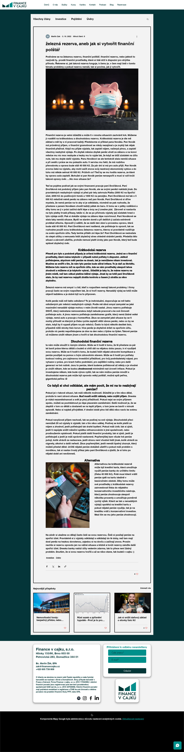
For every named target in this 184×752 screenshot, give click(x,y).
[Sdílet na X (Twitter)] (53, 566)
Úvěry (90, 19)
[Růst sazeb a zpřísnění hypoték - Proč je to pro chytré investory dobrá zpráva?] (92, 603)
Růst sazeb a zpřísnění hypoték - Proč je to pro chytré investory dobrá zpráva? (89, 619)
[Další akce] (136, 36)
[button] (147, 19)
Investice (60, 19)
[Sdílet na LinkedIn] (59, 566)
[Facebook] (90, 698)
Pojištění (76, 19)
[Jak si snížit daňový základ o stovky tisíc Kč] (132, 603)
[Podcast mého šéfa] (78, 698)
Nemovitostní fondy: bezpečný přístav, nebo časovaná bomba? (49, 619)
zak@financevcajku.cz (48, 666)
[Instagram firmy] (84, 698)
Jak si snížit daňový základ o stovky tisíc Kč (132, 619)
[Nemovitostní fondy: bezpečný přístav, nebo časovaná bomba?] (51, 603)
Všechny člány (41, 19)
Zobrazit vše (145, 588)
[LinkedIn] (96, 698)
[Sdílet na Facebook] (47, 566)
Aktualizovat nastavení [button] (133, 719)
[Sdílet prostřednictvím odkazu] (65, 566)
